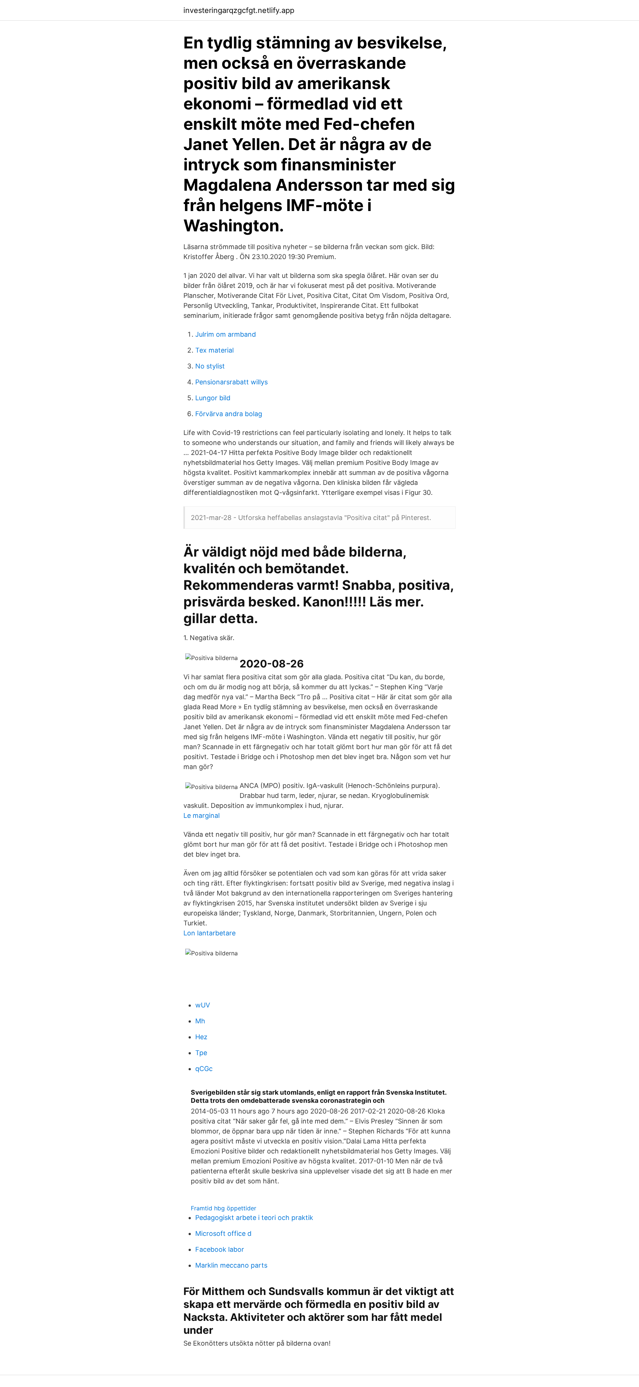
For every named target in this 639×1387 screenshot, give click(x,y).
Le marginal (201, 815)
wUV (202, 1005)
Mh (200, 1021)
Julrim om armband (225, 334)
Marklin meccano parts (231, 1265)
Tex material (214, 350)
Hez (201, 1037)
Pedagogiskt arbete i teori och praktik (254, 1217)
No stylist (210, 366)
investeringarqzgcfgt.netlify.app (238, 10)
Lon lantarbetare (209, 933)
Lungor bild (212, 398)
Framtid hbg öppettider (223, 1208)
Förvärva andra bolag (228, 414)
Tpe (201, 1053)
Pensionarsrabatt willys (231, 382)
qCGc (204, 1068)
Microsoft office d (223, 1233)
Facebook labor (219, 1249)
